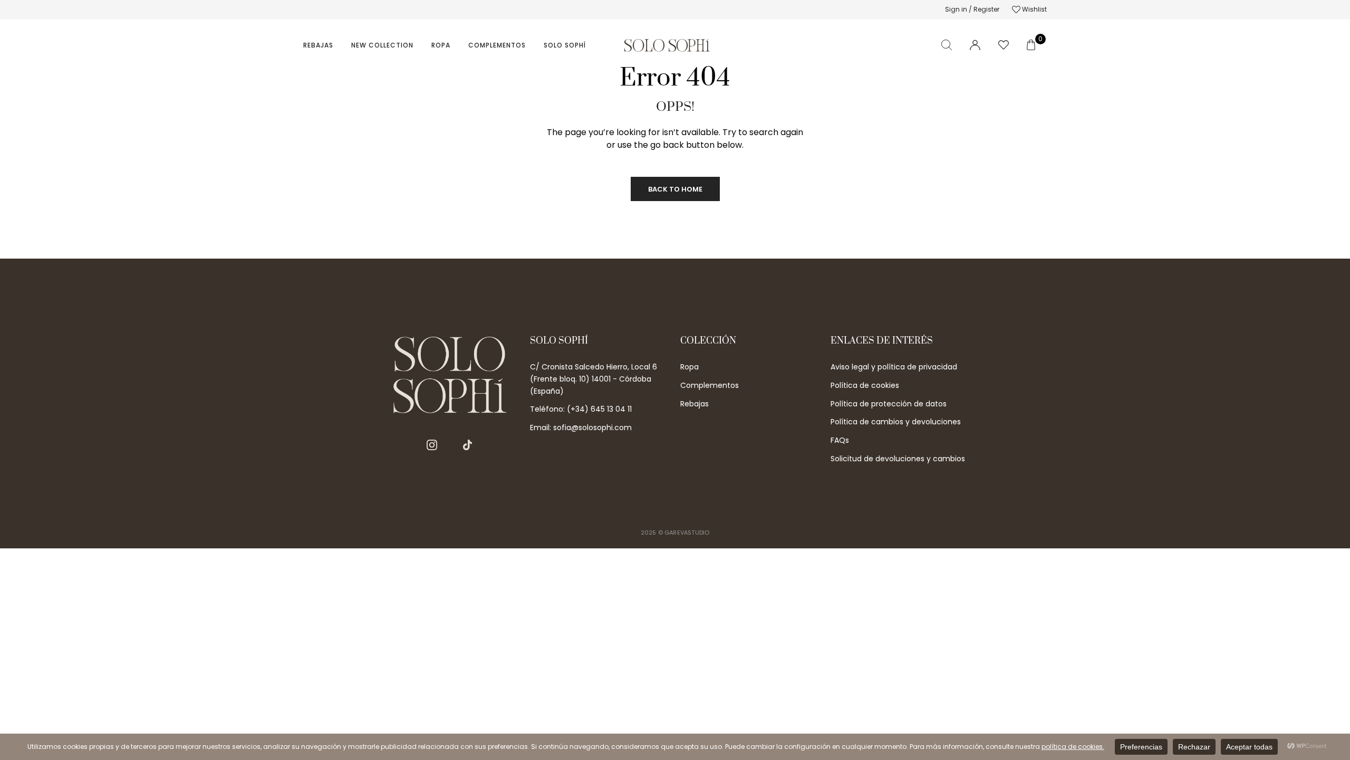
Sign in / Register (972, 9)
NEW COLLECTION (382, 45)
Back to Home (675, 189)
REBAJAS (318, 45)
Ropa (440, 45)
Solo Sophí (565, 45)
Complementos (497, 45)
